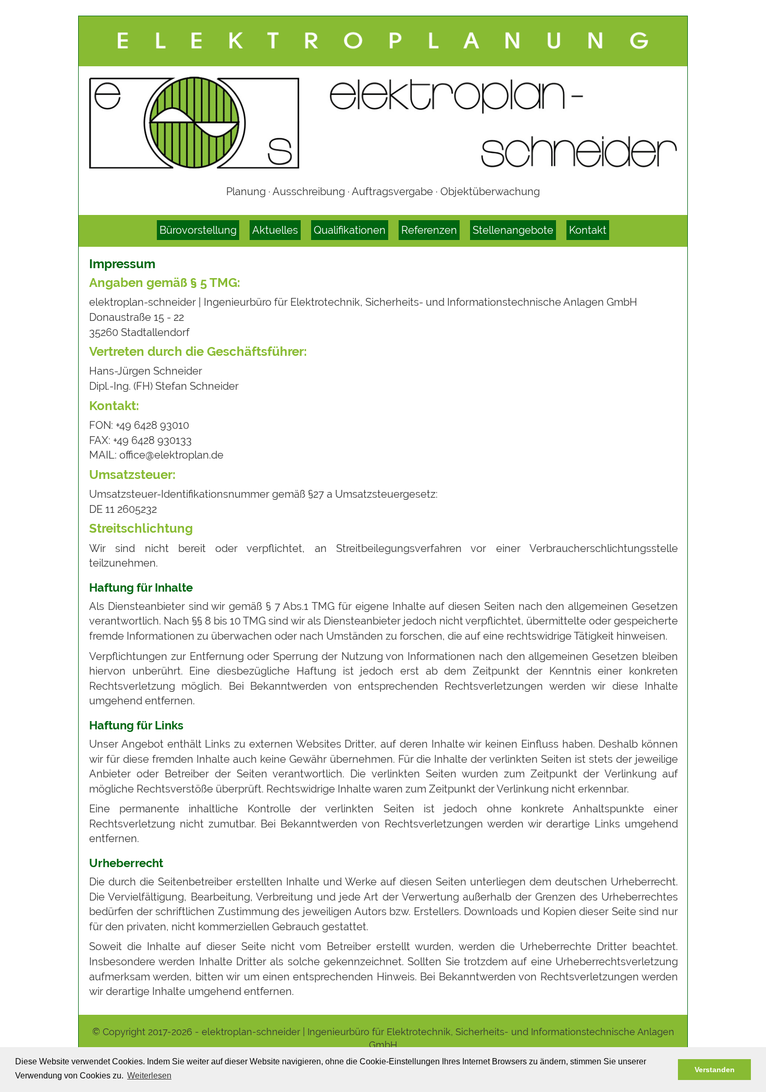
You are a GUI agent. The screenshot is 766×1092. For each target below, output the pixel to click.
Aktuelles (275, 230)
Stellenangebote (513, 230)
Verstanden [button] (715, 1069)
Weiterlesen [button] (149, 1075)
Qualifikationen (350, 230)
